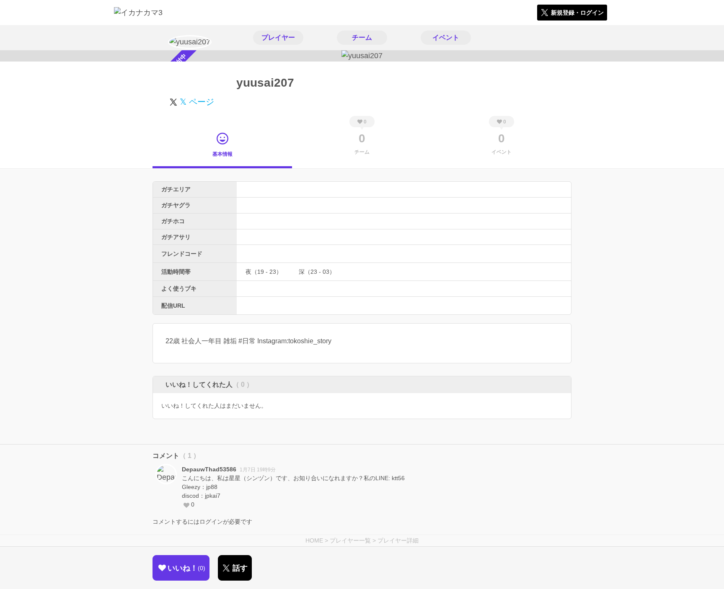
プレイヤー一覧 (350, 540)
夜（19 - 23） (264, 271)
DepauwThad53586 (209, 469)
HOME (314, 540)
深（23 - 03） (317, 271)
